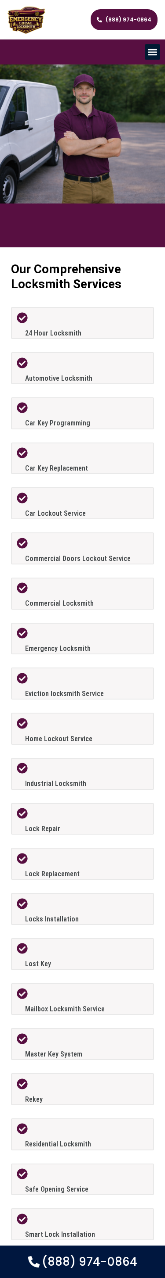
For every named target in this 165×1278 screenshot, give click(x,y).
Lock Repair (42, 829)
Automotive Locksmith (58, 378)
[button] (152, 52)
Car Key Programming (57, 423)
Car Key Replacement (56, 468)
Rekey (34, 1099)
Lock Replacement (52, 874)
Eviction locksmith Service (64, 693)
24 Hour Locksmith (53, 333)
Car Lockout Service (55, 513)
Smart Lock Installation (60, 1234)
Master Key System (53, 1054)
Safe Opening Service (56, 1189)
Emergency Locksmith (58, 648)
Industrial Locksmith (55, 783)
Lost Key (38, 964)
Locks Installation (52, 919)
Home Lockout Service (58, 739)
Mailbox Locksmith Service (65, 1009)
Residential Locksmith (58, 1144)
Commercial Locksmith (59, 603)
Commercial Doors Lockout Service (78, 558)
